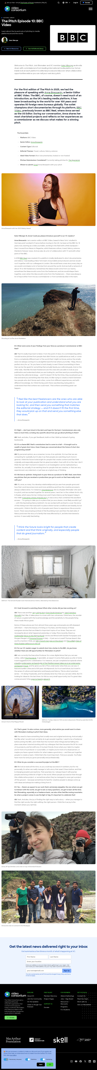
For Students (65, 1010)
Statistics (34, 1059)
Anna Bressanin (53, 92)
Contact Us (81, 996)
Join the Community (34, 999)
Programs (64, 1007)
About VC (30, 996)
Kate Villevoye (67, 65)
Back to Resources (12, 49)
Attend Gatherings (67, 996)
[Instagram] (71, 1061)
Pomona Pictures (36, 638)
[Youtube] (76, 1061)
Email (36, 165)
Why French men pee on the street (49, 641)
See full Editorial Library (35, 49)
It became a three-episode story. (35, 498)
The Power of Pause (27, 2)
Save (40, 1064)
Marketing (49, 1059)
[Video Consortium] (15, 9)
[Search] (59, 3)
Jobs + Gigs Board (67, 999)
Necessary (15, 1059)
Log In (75, 3)
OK (50, 1064)
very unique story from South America (47, 613)
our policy (13, 1055)
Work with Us (82, 1002)
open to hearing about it (40, 679)
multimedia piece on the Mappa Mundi (29, 636)
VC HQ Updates (32, 1002)
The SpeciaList (74, 160)
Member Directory (50, 996)
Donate (87, 2)
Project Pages (49, 999)
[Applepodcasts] (94, 1061)
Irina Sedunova (47, 490)
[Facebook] (80, 1061)
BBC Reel (23, 258)
